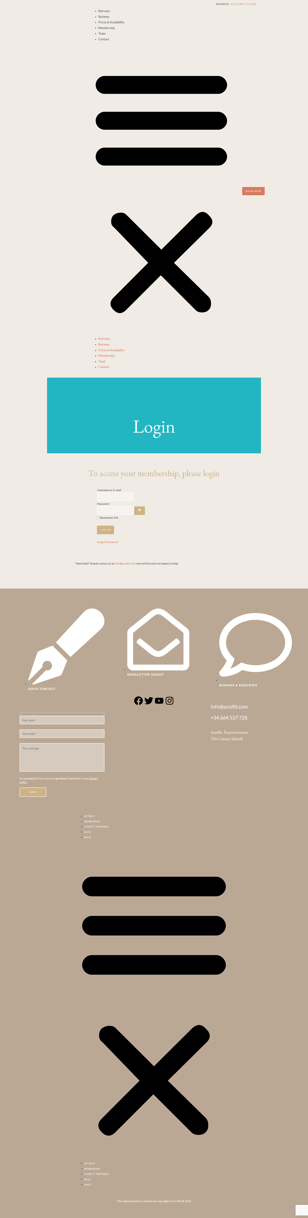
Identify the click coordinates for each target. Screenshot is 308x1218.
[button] (161, 191)
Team (102, 33)
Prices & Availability (111, 22)
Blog (87, 831)
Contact (103, 39)
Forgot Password (107, 542)
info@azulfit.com (125, 563)
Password (103, 503)
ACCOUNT (238, 4)
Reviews (103, 17)
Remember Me (108, 517)
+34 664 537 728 (229, 718)
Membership (106, 28)
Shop (87, 837)
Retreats (104, 11)
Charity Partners (96, 826)
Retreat (89, 816)
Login (251, 4)
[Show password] (139, 510)
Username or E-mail (109, 490)
